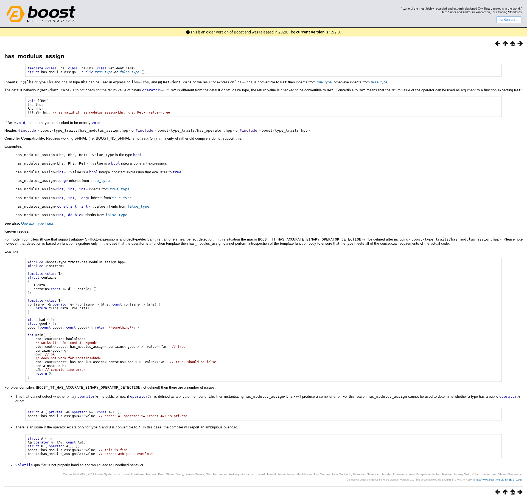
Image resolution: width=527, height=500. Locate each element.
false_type (129, 72)
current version (310, 32)
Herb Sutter (448, 12)
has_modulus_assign (34, 56)
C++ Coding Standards (507, 12)
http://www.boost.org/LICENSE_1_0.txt (498, 479)
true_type (103, 72)
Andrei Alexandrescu (476, 12)
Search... (510, 20)
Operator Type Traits (37, 223)
